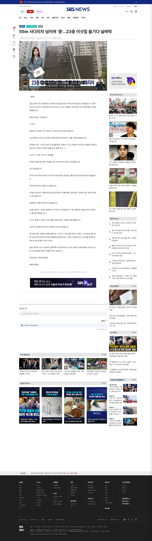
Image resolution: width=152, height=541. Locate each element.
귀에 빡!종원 (91, 488)
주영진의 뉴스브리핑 (41, 495)
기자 (106, 495)
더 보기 (103, 354)
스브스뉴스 (90, 498)
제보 (106, 488)
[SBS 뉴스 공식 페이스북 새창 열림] (128, 519)
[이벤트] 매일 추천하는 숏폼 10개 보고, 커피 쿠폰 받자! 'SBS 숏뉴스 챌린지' (53, 473)
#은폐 (126, 11)
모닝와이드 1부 (40, 490)
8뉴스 (26, 18)
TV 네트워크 (31, 26)
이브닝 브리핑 (56, 488)
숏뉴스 (106, 493)
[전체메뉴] (20, 18)
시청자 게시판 (108, 503)
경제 (37, 18)
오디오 (55, 493)
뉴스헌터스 (39, 488)
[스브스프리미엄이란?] (125, 380)
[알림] (136, 11)
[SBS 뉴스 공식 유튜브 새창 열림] (124, 519)
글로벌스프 (111, 396)
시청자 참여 (34, 520)
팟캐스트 (124, 488)
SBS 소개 (23, 520)
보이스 (55, 499)
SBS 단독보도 (74, 488)
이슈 (20, 508)
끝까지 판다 (74, 504)
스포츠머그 (90, 485)
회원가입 (129, 6)
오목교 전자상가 (92, 504)
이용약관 (50, 519)
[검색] (131, 11)
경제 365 (73, 493)
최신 (20, 485)
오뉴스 (38, 498)
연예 (68, 18)
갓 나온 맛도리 (91, 501)
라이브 (106, 490)
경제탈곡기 (111, 418)
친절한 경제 (74, 490)
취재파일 (75, 18)
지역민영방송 (114, 520)
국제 (47, 18)
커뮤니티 (124, 490)
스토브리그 (90, 493)
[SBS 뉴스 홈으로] (78, 9)
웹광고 (43, 519)
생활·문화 (55, 18)
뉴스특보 (38, 505)
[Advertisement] (63, 341)
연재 (72, 482)
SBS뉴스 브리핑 (57, 501)
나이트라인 (39, 500)
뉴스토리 (38, 503)
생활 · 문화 (22, 498)
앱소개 (106, 498)
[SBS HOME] (136, 6)
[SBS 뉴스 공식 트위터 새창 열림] (132, 519)
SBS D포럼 (125, 503)
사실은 (72, 485)
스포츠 (62, 18)
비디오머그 (90, 482)
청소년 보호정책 (105, 531)
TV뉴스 (83, 18)
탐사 (72, 506)
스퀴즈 (123, 493)
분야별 (21, 482)
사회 (42, 18)
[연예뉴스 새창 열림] (123, 81)
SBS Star (125, 501)
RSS (106, 500)
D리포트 (73, 495)
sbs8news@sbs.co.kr (79, 526)
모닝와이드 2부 (40, 493)
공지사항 (107, 508)
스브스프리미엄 (126, 482)
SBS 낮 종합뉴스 (57, 504)
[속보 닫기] (136, 2)
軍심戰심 (55, 485)
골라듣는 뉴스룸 (57, 496)
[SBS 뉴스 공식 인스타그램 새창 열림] (136, 519)
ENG (115, 6)
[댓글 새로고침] (26, 308)
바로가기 (107, 482)
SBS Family (102, 520)
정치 (31, 18)
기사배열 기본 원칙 (94, 531)
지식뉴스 (124, 485)
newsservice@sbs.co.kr (76, 529)
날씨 (106, 485)
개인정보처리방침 (60, 519)
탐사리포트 (73, 500)
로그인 (121, 6)
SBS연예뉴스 (125, 498)
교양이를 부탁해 (113, 385)
